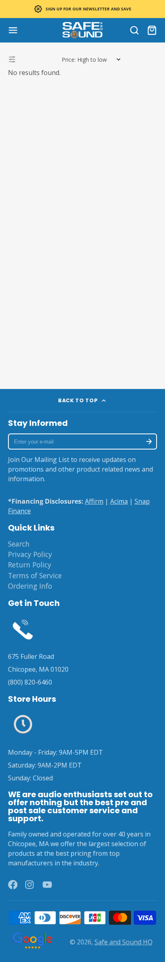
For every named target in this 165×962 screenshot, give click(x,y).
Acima (119, 501)
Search (19, 544)
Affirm (94, 501)
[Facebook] (13, 884)
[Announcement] (82, 9)
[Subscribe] (149, 441)
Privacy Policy (30, 554)
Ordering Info (30, 586)
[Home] (82, 30)
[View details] (23, 629)
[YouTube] (47, 884)
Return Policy (29, 564)
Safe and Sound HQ (124, 942)
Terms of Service (35, 575)
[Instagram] (30, 884)
